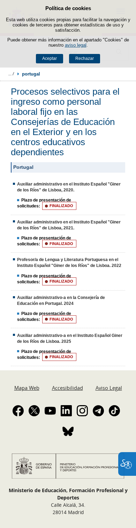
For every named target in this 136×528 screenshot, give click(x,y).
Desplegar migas (11, 73)
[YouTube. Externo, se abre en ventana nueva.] (50, 410)
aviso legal (75, 45)
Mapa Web (26, 387)
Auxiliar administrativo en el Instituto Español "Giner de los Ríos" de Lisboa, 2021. (69, 225)
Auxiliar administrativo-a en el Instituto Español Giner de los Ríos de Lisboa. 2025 (69, 338)
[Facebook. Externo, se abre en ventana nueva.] (18, 410)
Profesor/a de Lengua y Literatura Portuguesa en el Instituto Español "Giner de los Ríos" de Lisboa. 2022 (69, 262)
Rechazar (84, 58)
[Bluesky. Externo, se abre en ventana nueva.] (68, 431)
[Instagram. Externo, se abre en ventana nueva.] (82, 410)
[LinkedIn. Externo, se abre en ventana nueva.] (66, 410)
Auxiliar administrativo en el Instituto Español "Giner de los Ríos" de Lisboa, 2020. (69, 187)
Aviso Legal (109, 387)
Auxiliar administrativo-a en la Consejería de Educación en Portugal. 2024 (61, 300)
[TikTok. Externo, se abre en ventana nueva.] (114, 410)
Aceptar (49, 58)
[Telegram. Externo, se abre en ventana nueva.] (98, 410)
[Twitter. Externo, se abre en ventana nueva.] (34, 410)
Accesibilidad (67, 387)
